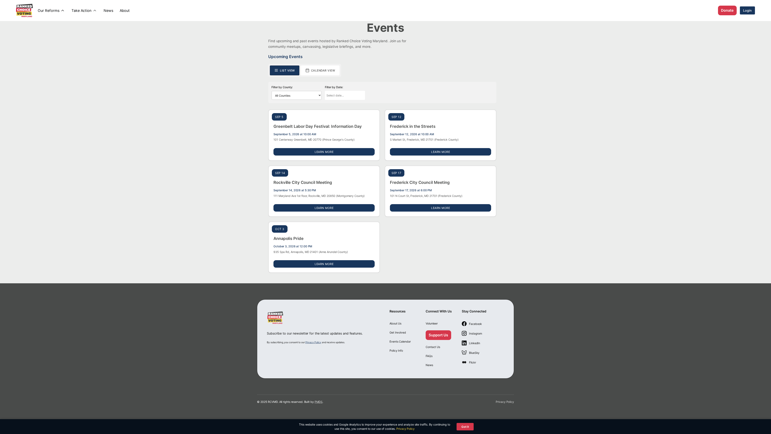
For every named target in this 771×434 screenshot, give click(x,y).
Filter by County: (282, 87)
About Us (395, 323)
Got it (465, 426)
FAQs (429, 356)
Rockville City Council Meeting (302, 182)
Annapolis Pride (288, 238)
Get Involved (398, 332)
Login (747, 10)
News (429, 365)
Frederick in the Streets (412, 126)
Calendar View (323, 70)
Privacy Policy (313, 342)
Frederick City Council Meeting (420, 182)
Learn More (345, 152)
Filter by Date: (334, 87)
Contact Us (433, 347)
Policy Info (396, 350)
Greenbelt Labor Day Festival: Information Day (317, 126)
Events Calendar (400, 341)
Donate (727, 10)
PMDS (319, 401)
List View (287, 70)
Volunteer (432, 323)
